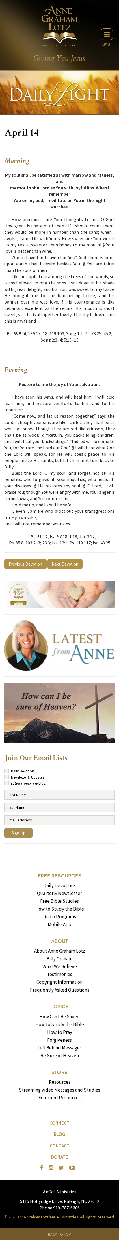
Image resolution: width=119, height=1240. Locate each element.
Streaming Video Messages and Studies (59, 1090)
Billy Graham (59, 959)
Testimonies (59, 974)
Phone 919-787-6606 (59, 1208)
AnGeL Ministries (59, 1191)
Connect (59, 1123)
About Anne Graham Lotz (59, 951)
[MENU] (107, 34)
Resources (59, 1082)
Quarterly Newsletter (59, 893)
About (59, 941)
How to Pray (59, 1032)
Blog (59, 1134)
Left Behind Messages (60, 1048)
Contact (60, 1146)
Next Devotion (65, 564)
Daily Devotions (59, 885)
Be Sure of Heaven (59, 1055)
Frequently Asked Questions (59, 990)
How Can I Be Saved (59, 1016)
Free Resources (59, 876)
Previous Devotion (25, 564)
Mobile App (59, 924)
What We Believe (59, 966)
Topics (59, 1007)
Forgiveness (59, 1040)
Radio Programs (59, 916)
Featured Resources (59, 1097)
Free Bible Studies (59, 901)
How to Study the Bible (59, 909)
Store (59, 1072)
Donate (59, 1157)
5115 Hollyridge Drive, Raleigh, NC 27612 (59, 1201)
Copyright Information (59, 982)
